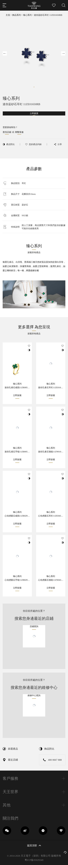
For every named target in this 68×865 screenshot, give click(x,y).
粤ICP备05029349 (34, 860)
